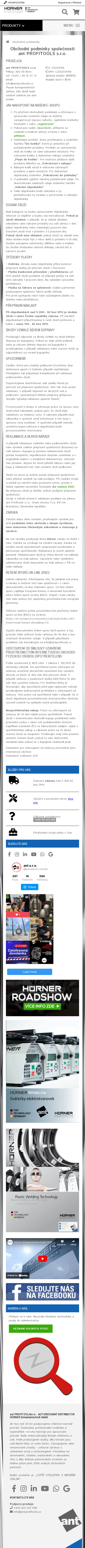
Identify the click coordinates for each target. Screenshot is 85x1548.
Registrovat (64, 2)
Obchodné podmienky (26, 42)
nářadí (29, 1432)
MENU (69, 25)
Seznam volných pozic (30, 1329)
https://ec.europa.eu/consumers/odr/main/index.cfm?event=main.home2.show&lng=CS (40, 621)
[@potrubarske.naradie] (16, 867)
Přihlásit (77, 2)
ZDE (35, 756)
